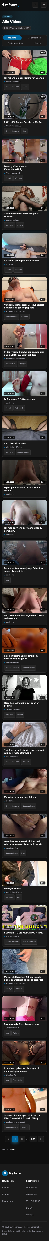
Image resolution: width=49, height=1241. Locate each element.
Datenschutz (32, 1194)
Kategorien (7, 1201)
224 (33, 1139)
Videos (5, 1187)
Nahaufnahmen (12, 317)
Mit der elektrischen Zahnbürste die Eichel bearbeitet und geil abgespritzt (23, 978)
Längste (37, 43)
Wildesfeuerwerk (13, 173)
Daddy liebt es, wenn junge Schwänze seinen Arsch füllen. (24, 569)
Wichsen (18, 178)
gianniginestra (12, 848)
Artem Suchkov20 (13, 82)
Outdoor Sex (10, 364)
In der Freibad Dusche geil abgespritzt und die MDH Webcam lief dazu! (24, 353)
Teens (25, 87)
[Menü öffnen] (44, 5)
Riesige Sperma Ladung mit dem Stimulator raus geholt (21, 657)
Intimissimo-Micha (14, 447)
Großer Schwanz (12, 87)
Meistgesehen (34, 38)
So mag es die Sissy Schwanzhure (21, 1024)
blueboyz (10, 403)
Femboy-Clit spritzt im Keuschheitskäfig (15, 167)
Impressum (31, 1187)
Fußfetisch (19, 408)
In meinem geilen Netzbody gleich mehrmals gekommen (21, 1069)
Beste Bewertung (15, 43)
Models (5, 1194)
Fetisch (8, 178)
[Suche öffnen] (35, 5)
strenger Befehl (12, 888)
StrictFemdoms (12, 936)
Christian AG (11, 1075)
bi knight (9, 264)
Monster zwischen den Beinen (20, 797)
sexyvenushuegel (13, 220)
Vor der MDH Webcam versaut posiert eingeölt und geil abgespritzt (24, 306)
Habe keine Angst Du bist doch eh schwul (21, 704)
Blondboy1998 (12, 757)
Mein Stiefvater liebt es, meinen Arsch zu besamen (24, 617)
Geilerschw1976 (12, 1028)
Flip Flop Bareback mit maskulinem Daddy (22, 489)
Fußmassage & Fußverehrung (19, 399)
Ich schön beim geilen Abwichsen (21, 260)
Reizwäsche (17, 1080)
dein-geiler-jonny (13, 662)
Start (4, 1149)
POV (23, 853)
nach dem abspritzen (15, 443)
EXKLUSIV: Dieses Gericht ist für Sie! (23, 122)
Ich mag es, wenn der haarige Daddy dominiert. (23, 529)
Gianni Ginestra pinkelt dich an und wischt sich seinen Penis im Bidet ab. (23, 842)
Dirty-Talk (9, 225)
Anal (7, 580)
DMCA (29, 1208)
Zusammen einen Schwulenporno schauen (21, 215)
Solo (24, 131)
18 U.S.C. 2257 (33, 1201)
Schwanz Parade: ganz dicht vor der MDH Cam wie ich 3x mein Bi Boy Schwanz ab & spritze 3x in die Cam (22, 1117)
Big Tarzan (10, 801)
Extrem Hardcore (12, 942)
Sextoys (9, 989)
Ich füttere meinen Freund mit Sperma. (24, 78)
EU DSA (30, 1214)
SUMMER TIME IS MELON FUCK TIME (23, 932)
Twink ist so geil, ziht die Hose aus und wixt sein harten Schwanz (24, 751)
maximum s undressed (15, 311)
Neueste (12, 38)
